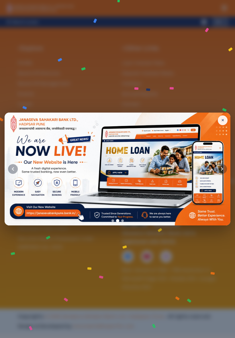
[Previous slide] (13, 169)
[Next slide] (222, 169)
